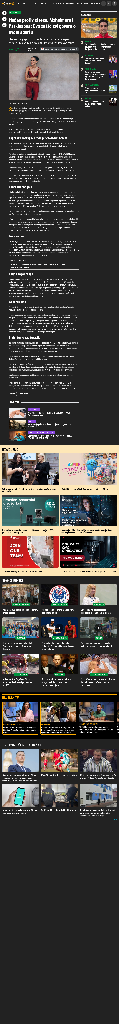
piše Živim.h (65, 370)
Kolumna (84, 3)
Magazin (59, 3)
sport (11, 49)
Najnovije (32, 3)
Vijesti (41, 3)
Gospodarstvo (72, 3)
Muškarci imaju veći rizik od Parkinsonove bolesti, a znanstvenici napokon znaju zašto (38, 266)
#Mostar (21, 3)
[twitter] (4, 19)
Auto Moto (95, 3)
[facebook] (4, 13)
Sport (50, 3)
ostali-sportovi (18, 49)
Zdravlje (24, 394)
